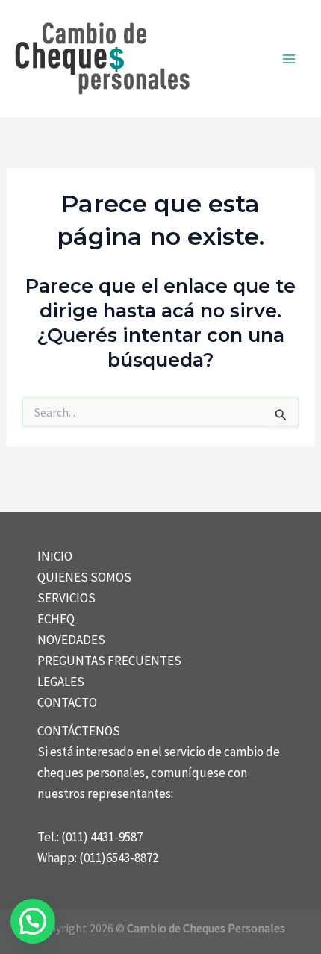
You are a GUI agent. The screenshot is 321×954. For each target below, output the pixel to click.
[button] (32, 921)
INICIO (54, 556)
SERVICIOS (66, 598)
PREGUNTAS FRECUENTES (109, 660)
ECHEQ (56, 619)
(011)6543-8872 (118, 857)
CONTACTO (67, 702)
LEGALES (60, 681)
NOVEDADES (71, 640)
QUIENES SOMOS (84, 577)
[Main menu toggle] (289, 59)
